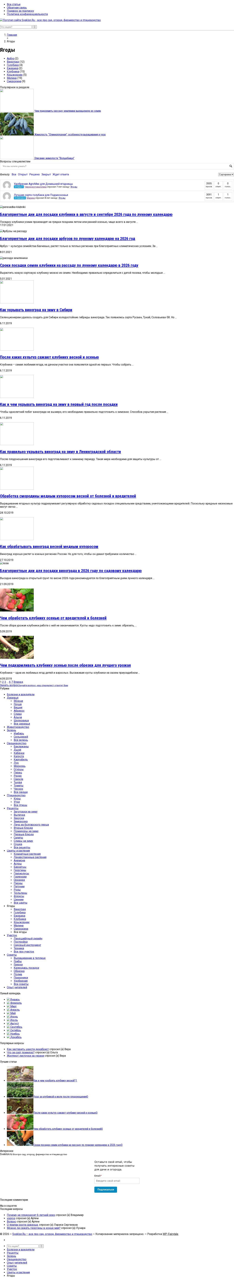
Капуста (19, 756)
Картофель (21, 759)
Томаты (18, 785)
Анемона (19, 860)
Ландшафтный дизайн (28, 938)
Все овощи (21, 792)
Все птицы (20, 805)
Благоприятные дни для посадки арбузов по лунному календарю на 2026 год (67, 238)
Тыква (18, 782)
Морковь (20, 766)
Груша (18, 704)
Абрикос (19, 710)
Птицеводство (16, 795)
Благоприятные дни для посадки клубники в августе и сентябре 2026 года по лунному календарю (86, 214)
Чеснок (18, 788)
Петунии (19, 886)
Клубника (13, 71)
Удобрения (21, 980)
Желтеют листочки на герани (25, 1055)
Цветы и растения (18, 850)
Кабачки (19, 753)
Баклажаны (21, 746)
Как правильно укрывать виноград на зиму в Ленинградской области (60, 451)
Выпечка (19, 815)
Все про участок (24, 951)
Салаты (18, 837)
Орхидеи (19, 880)
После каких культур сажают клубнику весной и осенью (49, 357)
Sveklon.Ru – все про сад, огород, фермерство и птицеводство (52, 1234)
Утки (17, 801)
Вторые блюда (23, 828)
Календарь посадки (26, 967)
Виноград (13, 61)
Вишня (18, 707)
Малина (12, 78)
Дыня (17, 749)
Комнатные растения (27, 854)
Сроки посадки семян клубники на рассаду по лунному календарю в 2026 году (69, 265)
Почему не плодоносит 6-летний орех (31, 1215)
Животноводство (18, 727)
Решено (34, 174)
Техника (19, 948)
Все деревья (22, 723)
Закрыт (46, 174)
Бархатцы (20, 867)
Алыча (18, 717)
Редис (18, 775)
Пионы (18, 883)
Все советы (21, 984)
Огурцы (19, 769)
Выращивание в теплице (30, 958)
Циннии (18, 899)
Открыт (23, 174)
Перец (18, 772)
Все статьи (13, 4)
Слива (18, 714)
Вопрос (11, 1221)
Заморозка (21, 821)
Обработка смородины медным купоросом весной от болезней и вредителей (68, 496)
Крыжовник (15, 74)
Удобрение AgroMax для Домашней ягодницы (43, 183)
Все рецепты (22, 847)
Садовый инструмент (27, 945)
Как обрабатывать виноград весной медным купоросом (49, 546)
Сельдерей (21, 736)
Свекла (18, 779)
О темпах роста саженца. (22, 1224)
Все (14, 174)
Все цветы (20, 902)
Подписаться (105, 1189)
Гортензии (20, 876)
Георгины (20, 870)
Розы (17, 889)
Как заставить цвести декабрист (28, 1049)
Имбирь (19, 733)
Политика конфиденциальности (27, 14)
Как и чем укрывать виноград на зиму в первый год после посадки (59, 404)
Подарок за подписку (20, 11)
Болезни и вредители (20, 694)
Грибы (18, 961)
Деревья (12, 697)
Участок (12, 935)
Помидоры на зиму (26, 831)
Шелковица (21, 720)
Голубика (13, 65)
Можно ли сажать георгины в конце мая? (33, 1228)
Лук (16, 762)
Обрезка (19, 971)
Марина (31, 198)
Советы (12, 954)
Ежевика (12, 68)
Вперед (18, 682)
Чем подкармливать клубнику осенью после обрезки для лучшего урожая (65, 665)
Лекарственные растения (30, 857)
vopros (11, 1218)
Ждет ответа (61, 174)
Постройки (21, 941)
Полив (18, 974)
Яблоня (18, 701)
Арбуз (10, 58)
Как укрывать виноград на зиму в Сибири (36, 309)
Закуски (19, 818)
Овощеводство (16, 743)
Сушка (18, 844)
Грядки (18, 964)
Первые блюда (24, 834)
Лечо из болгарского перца (31, 824)
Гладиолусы (21, 873)
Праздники (21, 977)
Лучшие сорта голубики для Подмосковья (41, 195)
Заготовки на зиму (26, 811)
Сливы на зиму (23, 841)
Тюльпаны (20, 893)
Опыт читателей (17, 987)
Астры (18, 863)
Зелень (11, 730)
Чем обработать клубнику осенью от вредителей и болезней (53, 618)
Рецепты (13, 808)
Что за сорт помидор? (21, 1052)
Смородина (14, 81)
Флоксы (19, 896)
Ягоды (74, 186)
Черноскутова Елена (36, 186)
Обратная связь (17, 7)
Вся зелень (21, 740)
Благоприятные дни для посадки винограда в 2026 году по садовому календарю (71, 570)
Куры (17, 798)
